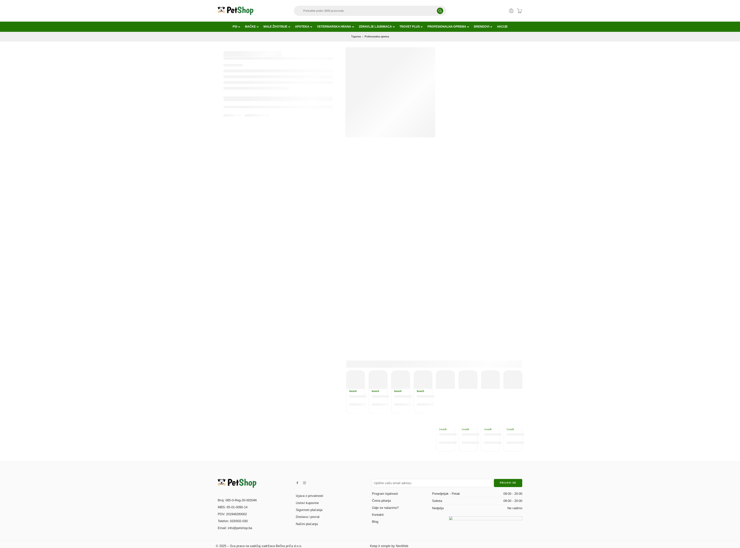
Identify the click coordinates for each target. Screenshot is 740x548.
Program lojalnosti (385, 493)
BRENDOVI (481, 26)
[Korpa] (519, 11)
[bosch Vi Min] (513, 380)
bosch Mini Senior (410, 396)
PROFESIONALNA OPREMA (446, 26)
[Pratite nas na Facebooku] (297, 482)
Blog (375, 521)
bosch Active (495, 434)
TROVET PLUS (409, 26)
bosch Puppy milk (455, 434)
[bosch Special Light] (378, 380)
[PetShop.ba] (237, 483)
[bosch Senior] (423, 380)
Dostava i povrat (308, 516)
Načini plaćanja (307, 524)
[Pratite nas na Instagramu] (304, 483)
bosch (353, 391)
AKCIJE (502, 26)
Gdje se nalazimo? (385, 507)
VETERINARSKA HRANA (334, 26)
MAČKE (250, 26)
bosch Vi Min (518, 434)
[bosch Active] (490, 380)
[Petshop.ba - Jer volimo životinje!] (235, 11)
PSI (235, 26)
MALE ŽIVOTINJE (275, 26)
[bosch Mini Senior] (400, 380)
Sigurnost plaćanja (309, 510)
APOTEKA (302, 26)
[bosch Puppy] (468, 380)
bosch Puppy (473, 434)
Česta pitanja (381, 500)
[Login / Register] (511, 11)
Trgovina (356, 36)
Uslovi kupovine (307, 503)
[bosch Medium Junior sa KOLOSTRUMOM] (355, 380)
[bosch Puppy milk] (445, 380)
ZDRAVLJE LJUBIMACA (375, 26)
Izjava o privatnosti (309, 495)
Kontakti (378, 514)
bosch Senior (429, 396)
